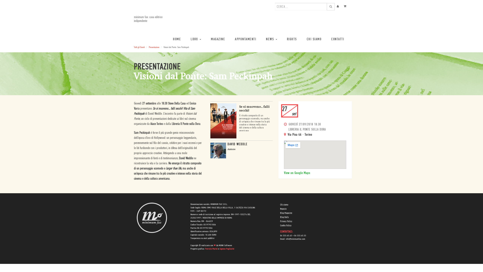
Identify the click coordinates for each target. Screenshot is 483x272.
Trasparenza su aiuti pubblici (203, 238)
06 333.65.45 (286, 236)
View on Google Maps (297, 173)
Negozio (283, 209)
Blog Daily (284, 217)
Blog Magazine (286, 213)
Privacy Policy (286, 221)
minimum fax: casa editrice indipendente (148, 19)
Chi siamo (284, 205)
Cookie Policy (285, 225)
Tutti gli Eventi (139, 47)
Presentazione (154, 47)
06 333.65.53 (300, 236)
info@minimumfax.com (295, 239)
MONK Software (225, 245)
